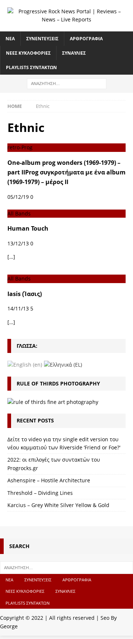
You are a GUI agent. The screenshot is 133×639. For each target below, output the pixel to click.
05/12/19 (18, 196)
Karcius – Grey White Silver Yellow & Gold (58, 505)
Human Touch (27, 228)
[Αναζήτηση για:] (66, 83)
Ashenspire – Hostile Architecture (48, 480)
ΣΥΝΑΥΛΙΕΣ (74, 53)
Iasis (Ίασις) (24, 294)
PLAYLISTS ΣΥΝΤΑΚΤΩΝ (31, 67)
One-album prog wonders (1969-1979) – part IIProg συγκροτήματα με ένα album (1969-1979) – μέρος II (66, 172)
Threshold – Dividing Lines (40, 492)
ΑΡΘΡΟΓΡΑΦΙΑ (86, 38)
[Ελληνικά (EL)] (63, 364)
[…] (11, 256)
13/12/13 (18, 243)
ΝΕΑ (10, 38)
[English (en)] (24, 364)
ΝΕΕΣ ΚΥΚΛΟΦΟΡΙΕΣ (28, 53)
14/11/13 (18, 308)
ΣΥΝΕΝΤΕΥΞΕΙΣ (42, 38)
